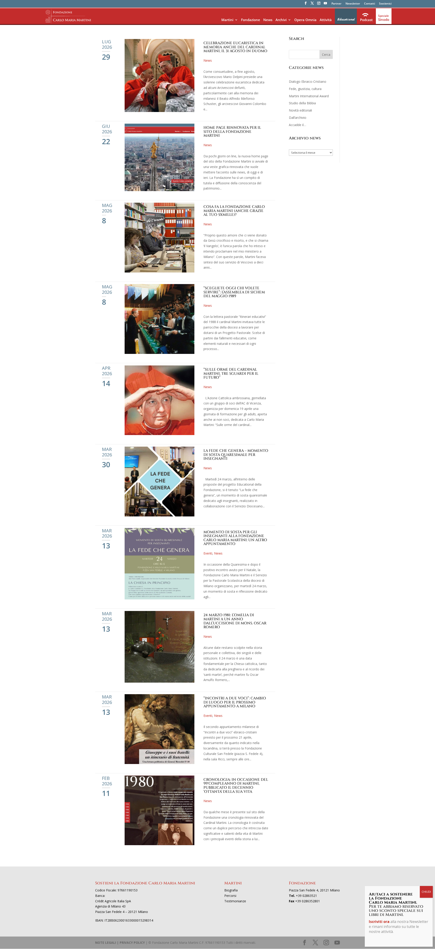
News (267, 19)
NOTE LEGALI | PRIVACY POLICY (120, 942)
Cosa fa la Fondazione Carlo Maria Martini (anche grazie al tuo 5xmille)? (234, 210)
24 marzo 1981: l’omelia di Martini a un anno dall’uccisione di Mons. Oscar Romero (234, 621)
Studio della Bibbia (302, 103)
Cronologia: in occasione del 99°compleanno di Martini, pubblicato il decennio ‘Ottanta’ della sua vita (235, 785)
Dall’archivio (297, 117)
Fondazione (250, 19)
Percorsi (230, 895)
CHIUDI (426, 892)
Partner (336, 3)
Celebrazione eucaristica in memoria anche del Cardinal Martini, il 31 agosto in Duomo (235, 47)
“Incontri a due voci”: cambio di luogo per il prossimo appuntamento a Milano (234, 702)
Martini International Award (309, 96)
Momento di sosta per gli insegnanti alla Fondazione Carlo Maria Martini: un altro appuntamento (235, 538)
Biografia (231, 890)
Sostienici (385, 3)
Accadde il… (297, 125)
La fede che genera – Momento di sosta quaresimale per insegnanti (235, 454)
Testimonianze (235, 901)
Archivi (281, 19)
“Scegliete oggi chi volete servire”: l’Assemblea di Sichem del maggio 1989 (234, 292)
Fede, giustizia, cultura (305, 89)
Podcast (366, 19)
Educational (346, 19)
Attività (326, 19)
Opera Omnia (305, 19)
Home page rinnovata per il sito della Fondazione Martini (232, 131)
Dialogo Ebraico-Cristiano (307, 81)
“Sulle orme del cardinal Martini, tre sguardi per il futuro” (230, 373)
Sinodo (383, 19)
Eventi (207, 553)
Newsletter (353, 3)
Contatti (369, 3)
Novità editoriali (300, 110)
